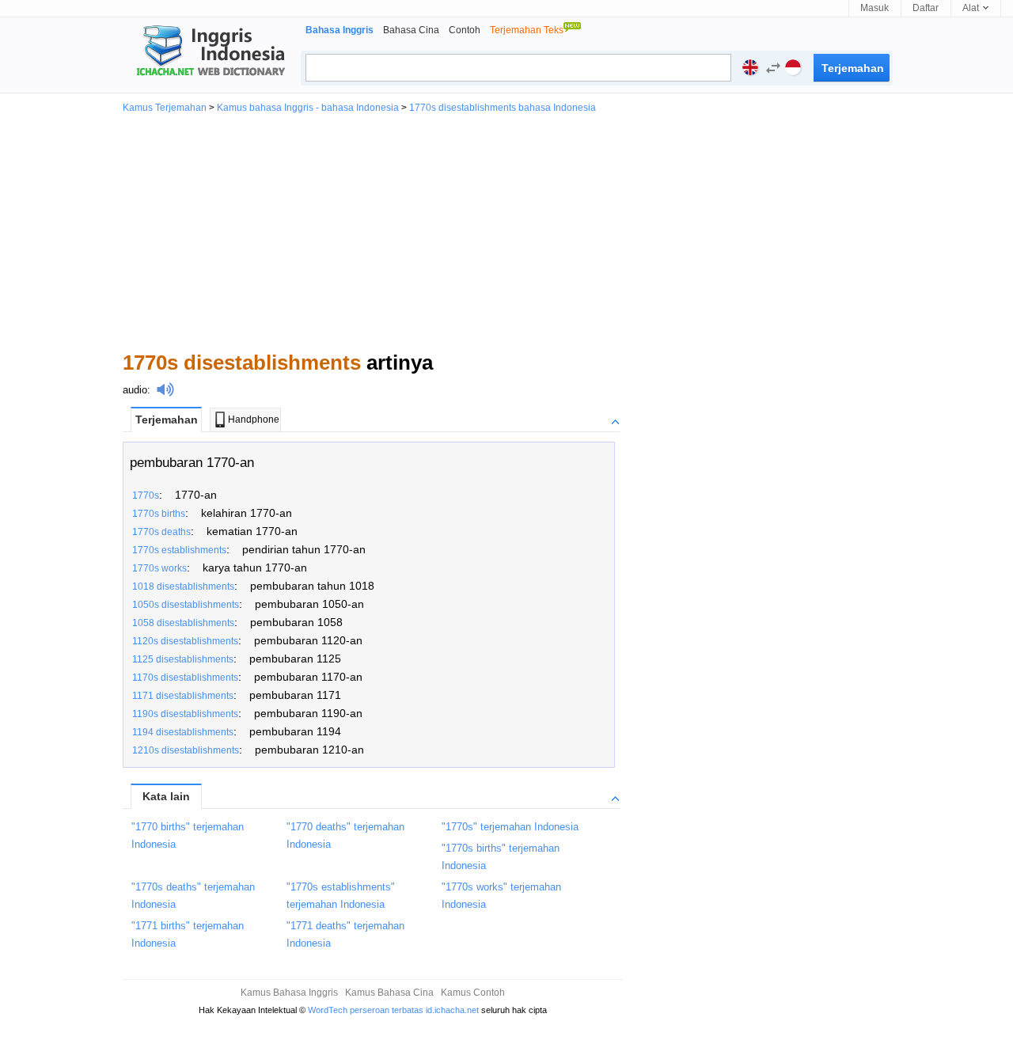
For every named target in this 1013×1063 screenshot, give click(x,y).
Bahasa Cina (411, 30)
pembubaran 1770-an (192, 462)
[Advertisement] (506, 231)
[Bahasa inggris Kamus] (208, 52)
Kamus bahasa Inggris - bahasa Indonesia (308, 107)
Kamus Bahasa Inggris (289, 992)
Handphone (253, 419)
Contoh (464, 30)
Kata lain (166, 796)
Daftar (925, 7)
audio (135, 390)
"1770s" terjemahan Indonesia (510, 827)
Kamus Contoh (473, 992)
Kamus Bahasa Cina (389, 992)
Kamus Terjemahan (165, 107)
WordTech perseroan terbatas (365, 1010)
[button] (769, 70)
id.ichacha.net (452, 1010)
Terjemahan (166, 419)
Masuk (874, 7)
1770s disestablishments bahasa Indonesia (502, 107)
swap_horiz (773, 68)
